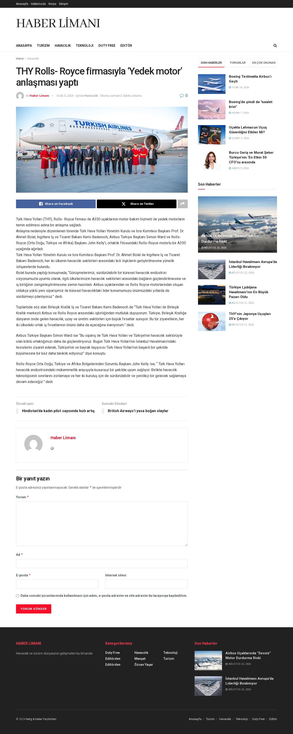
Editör (126, 45)
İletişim (63, 3)
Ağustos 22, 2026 (214, 247)
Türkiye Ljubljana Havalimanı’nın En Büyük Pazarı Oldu (248, 292)
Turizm (43, 45)
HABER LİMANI (58, 24)
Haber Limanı (39, 95)
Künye (52, 3)
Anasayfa (22, 3)
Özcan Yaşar (143, 664)
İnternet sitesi (115, 575)
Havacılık (63, 45)
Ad (19, 554)
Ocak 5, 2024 (65, 95)
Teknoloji (84, 45)
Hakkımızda (38, 3)
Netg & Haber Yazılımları (41, 719)
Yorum (22, 497)
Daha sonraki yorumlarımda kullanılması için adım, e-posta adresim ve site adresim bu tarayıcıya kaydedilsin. (104, 595)
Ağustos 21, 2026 (242, 302)
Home (20, 58)
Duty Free (106, 45)
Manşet (140, 658)
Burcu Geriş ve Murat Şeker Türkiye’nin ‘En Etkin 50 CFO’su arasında (251, 157)
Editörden (112, 658)
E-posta (23, 575)
